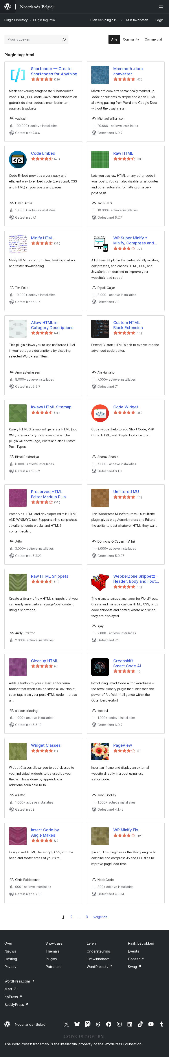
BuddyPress (16, 1004)
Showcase (54, 943)
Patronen (53, 966)
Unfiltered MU (126, 491)
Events (133, 951)
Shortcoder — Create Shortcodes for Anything (54, 71)
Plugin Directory (16, 20)
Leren (91, 943)
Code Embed (43, 153)
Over (8, 943)
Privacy (10, 966)
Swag (134, 966)
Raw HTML (123, 153)
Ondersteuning (98, 951)
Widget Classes (46, 745)
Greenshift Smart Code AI (127, 663)
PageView (122, 745)
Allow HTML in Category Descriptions (52, 325)
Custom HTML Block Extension (128, 325)
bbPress (13, 997)
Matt (10, 989)
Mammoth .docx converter (128, 71)
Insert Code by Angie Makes (45, 832)
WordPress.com (19, 981)
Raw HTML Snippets (49, 576)
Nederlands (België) (31, 1024)
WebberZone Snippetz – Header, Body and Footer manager (136, 579)
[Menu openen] (162, 6)
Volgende (100, 917)
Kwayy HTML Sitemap (51, 407)
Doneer (136, 959)
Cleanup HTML (44, 661)
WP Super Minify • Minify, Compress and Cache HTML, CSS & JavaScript (133, 241)
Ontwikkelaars (98, 959)
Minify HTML (42, 238)
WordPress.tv (100, 966)
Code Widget (125, 407)
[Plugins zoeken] (64, 39)
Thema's (52, 951)
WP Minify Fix (125, 830)
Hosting (10, 959)
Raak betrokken (141, 943)
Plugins (51, 959)
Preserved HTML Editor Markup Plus (48, 494)
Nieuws (10, 951)
